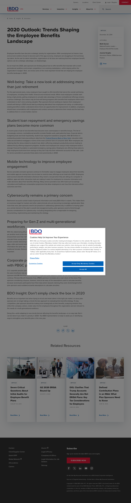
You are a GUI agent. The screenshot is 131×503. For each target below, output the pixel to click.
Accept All (83, 269)
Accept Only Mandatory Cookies (83, 263)
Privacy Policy (34, 258)
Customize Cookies (36, 263)
